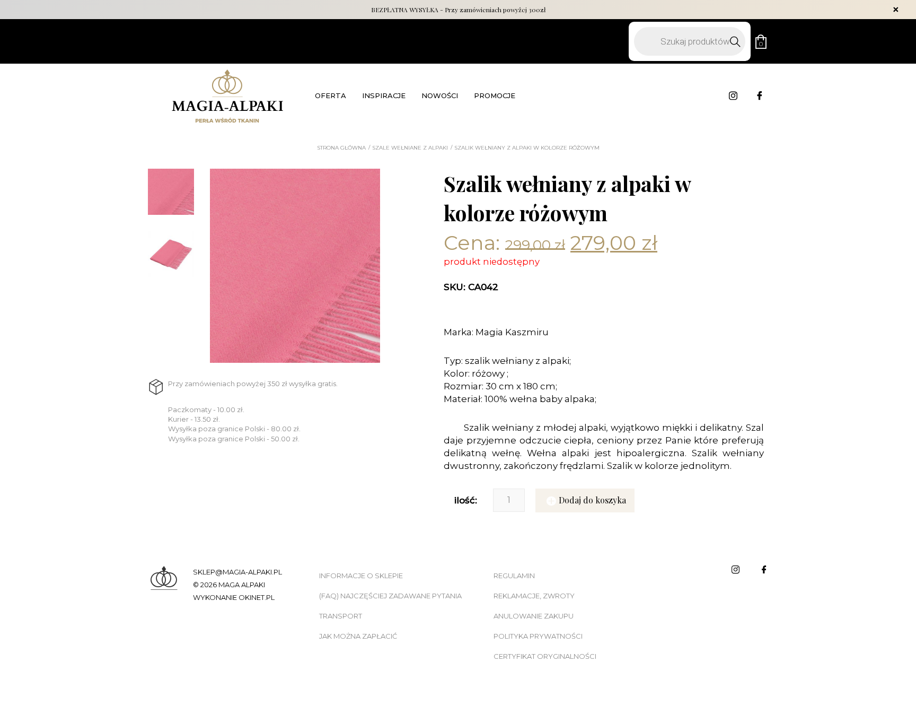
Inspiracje (384, 95)
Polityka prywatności (538, 636)
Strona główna (341, 148)
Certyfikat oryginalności (545, 656)
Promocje (494, 95)
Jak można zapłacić (358, 636)
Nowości (439, 95)
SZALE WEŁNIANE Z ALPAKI (410, 148)
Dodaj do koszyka (592, 500)
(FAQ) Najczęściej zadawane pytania (390, 595)
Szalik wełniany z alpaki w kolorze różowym (527, 148)
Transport (340, 616)
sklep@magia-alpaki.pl (237, 572)
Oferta (330, 95)
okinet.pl (257, 597)
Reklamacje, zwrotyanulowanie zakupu (534, 605)
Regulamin (514, 575)
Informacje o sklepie (361, 575)
